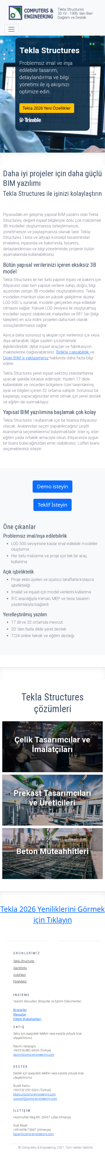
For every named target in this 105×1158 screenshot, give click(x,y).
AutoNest (19, 975)
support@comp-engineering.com (35, 1099)
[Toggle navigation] (11, 29)
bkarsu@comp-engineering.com (34, 1094)
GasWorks (20, 968)
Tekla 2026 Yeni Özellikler (47, 108)
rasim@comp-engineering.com (33, 1055)
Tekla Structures (23, 961)
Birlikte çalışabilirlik (73, 352)
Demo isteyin (52, 486)
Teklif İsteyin (52, 504)
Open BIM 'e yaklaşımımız (26, 358)
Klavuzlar (19, 1014)
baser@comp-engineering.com (33, 1134)
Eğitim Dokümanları (27, 1019)
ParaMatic (20, 981)
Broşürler (20, 1010)
